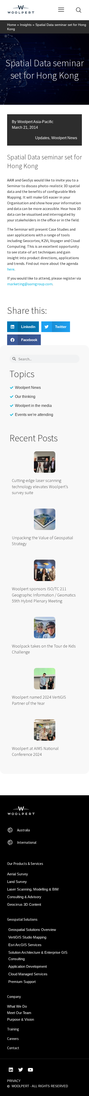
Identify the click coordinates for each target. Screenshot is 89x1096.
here (10, 269)
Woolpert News (64, 138)
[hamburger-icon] (61, 10)
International (26, 842)
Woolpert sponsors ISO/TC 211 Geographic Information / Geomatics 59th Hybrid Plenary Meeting (44, 594)
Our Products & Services (25, 863)
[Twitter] (20, 1070)
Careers (13, 1038)
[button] (23, 326)
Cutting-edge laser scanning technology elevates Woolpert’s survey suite (40, 486)
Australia (23, 830)
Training (13, 1029)
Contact (13, 1048)
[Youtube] (30, 1070)
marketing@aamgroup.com (29, 283)
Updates (42, 138)
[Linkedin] (11, 1070)
